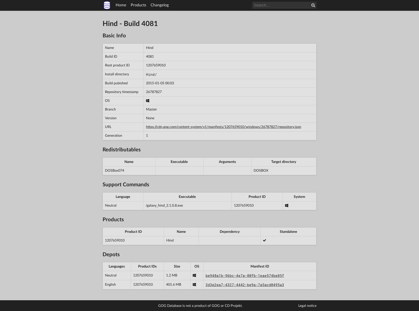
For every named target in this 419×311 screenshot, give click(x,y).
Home (121, 5)
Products (138, 5)
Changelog (160, 5)
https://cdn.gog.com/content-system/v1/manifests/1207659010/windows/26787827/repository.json (223, 127)
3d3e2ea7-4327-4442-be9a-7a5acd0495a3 (245, 284)
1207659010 (156, 65)
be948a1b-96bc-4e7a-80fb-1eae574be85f (245, 275)
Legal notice (307, 306)
